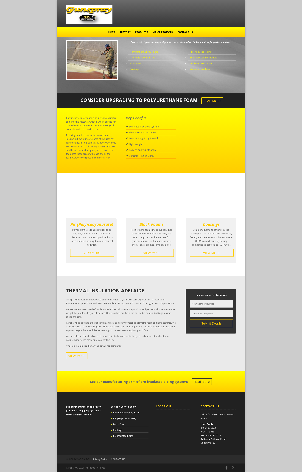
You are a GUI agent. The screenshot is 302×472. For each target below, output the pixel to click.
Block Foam (136, 63)
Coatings (134, 69)
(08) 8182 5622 (208, 427)
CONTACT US (185, 32)
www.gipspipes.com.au (79, 414)
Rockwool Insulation (200, 69)
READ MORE (212, 101)
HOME (111, 32)
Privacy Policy (100, 459)
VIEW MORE (92, 253)
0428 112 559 (207, 431)
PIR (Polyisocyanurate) (142, 57)
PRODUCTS (141, 32)
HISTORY (125, 32)
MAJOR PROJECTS (163, 32)
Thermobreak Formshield (203, 57)
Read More (202, 382)
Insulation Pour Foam (201, 63)
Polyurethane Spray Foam (144, 51)
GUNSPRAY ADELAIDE (77, 459)
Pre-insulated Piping (201, 51)
